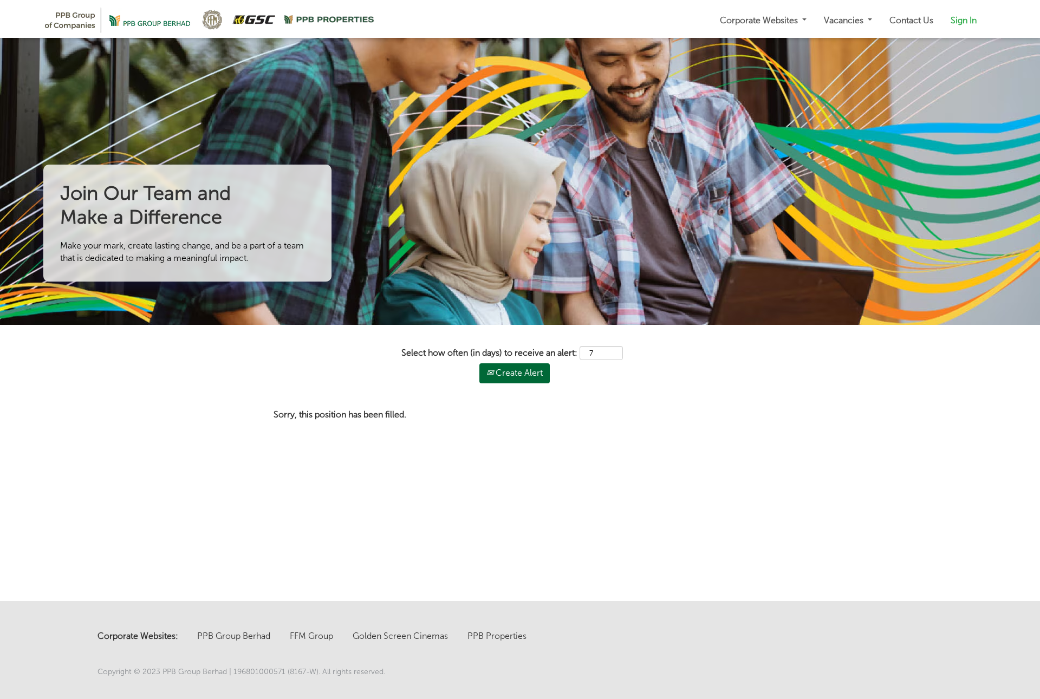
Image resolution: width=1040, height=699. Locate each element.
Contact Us (911, 20)
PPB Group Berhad (233, 636)
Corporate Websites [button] (760, 20)
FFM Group (311, 636)
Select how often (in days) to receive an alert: (489, 353)
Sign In (964, 20)
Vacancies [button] (845, 20)
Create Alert (518, 373)
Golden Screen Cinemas (400, 636)
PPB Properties (496, 636)
